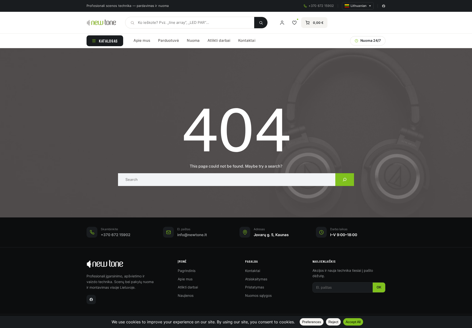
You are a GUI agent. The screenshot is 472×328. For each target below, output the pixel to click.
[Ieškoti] (260, 23)
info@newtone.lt (192, 235)
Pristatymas (254, 287)
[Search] (344, 179)
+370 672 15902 (321, 6)
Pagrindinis (186, 271)
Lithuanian (359, 6)
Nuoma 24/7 (370, 41)
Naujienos (185, 295)
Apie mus (141, 40)
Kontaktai (246, 40)
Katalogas (108, 40)
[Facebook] (383, 6)
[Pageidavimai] (294, 22)
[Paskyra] (282, 22)
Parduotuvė (168, 40)
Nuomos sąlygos (258, 295)
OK (379, 287)
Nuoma (193, 40)
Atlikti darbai (218, 40)
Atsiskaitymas (256, 279)
